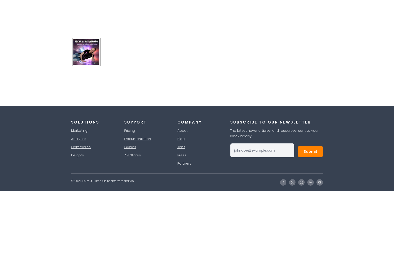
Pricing (129, 130)
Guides (130, 147)
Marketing (79, 130)
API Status (132, 155)
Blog (181, 138)
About (182, 130)
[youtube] (319, 182)
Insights (77, 155)
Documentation (137, 138)
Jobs (181, 147)
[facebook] (283, 182)
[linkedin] (310, 182)
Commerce (81, 147)
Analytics (78, 138)
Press (181, 155)
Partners (184, 163)
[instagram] (301, 182)
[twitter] (292, 182)
